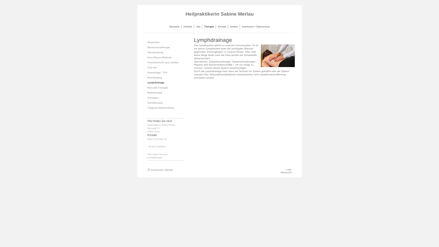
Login (289, 169)
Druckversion (157, 170)
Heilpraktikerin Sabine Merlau (220, 14)
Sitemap (169, 170)
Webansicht (286, 172)
